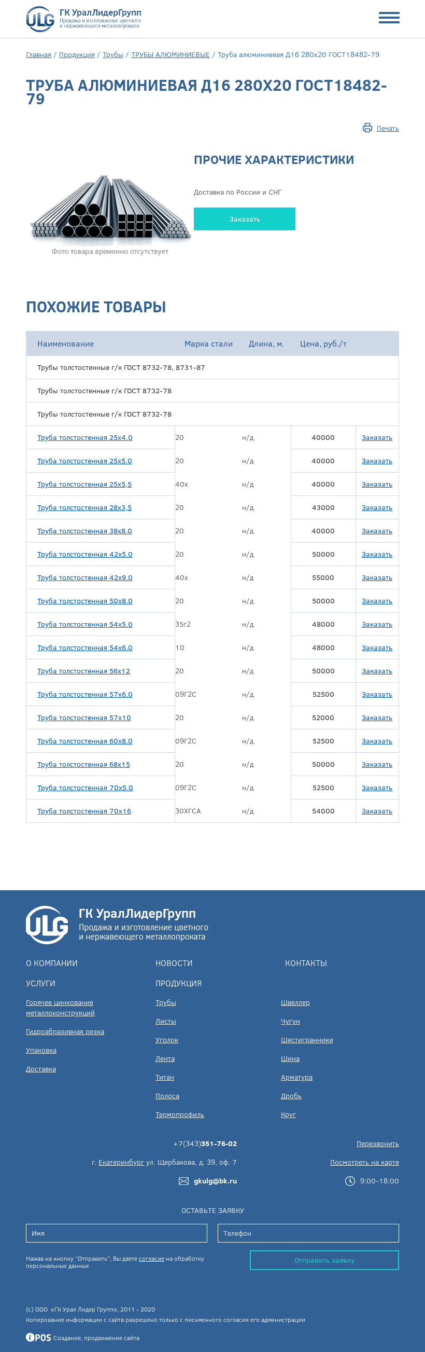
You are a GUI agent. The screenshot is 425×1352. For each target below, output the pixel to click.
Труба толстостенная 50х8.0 (85, 600)
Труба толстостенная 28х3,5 (84, 507)
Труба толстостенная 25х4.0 (85, 437)
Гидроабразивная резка (65, 1031)
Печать (388, 128)
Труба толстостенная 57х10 (84, 717)
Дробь (291, 1095)
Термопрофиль (179, 1114)
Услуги (40, 982)
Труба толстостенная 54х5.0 (85, 624)
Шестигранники (307, 1039)
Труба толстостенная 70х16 (84, 811)
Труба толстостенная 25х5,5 (84, 484)
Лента (165, 1058)
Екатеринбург (121, 1162)
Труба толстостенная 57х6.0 (85, 694)
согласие (151, 1258)
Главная (38, 54)
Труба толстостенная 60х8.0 (85, 741)
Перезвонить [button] (378, 1143)
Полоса (167, 1095)
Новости (174, 962)
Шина (290, 1058)
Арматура (297, 1077)
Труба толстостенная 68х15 (83, 764)
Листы (165, 1021)
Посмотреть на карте (364, 1162)
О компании (52, 962)
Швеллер (295, 1002)
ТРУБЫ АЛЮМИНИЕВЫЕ (170, 54)
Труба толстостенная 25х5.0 (84, 460)
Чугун (290, 1021)
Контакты (306, 962)
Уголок (166, 1039)
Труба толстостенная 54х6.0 (85, 647)
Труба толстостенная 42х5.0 (85, 554)
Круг (288, 1114)
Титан (164, 1077)
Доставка (41, 1068)
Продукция (77, 54)
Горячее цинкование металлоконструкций (60, 1007)
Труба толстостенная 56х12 (83, 670)
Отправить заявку (324, 1260)
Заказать (245, 219)
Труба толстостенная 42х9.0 (85, 577)
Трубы (113, 54)
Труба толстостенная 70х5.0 (85, 787)
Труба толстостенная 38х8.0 (84, 530)
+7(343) (205, 1143)
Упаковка (41, 1050)
